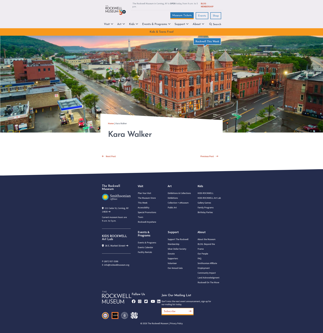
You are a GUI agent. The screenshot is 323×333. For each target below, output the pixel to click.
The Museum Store (147, 197)
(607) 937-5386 (111, 261)
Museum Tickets (182, 15)
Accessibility (143, 207)
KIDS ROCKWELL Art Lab (209, 197)
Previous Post (207, 156)
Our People (203, 253)
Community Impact (207, 272)
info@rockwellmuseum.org (116, 265)
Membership (207, 6)
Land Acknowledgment (208, 277)
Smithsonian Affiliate (207, 263)
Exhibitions (173, 197)
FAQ (199, 258)
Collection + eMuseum (178, 202)
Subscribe (170, 311)
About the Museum (207, 239)
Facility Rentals (145, 252)
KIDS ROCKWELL (205, 193)
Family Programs (206, 207)
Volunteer (172, 263)
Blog (203, 3)
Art (170, 186)
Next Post (111, 156)
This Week (142, 202)
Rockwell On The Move (208, 282)
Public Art (172, 207)
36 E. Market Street (115, 245)
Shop (216, 16)
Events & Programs (144, 233)
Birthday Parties (205, 212)
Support (173, 232)
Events (202, 16)
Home (111, 123)
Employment (204, 268)
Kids (200, 186)
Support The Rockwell (178, 239)
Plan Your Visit (144, 193)
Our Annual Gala (175, 268)
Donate (171, 253)
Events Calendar (145, 247)
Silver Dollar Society (177, 248)
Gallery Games (204, 202)
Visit (140, 186)
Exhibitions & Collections (179, 193)
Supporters (173, 258)
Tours (140, 217)
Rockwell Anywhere (147, 221)
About (202, 232)
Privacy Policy (176, 323)
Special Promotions (147, 212)
